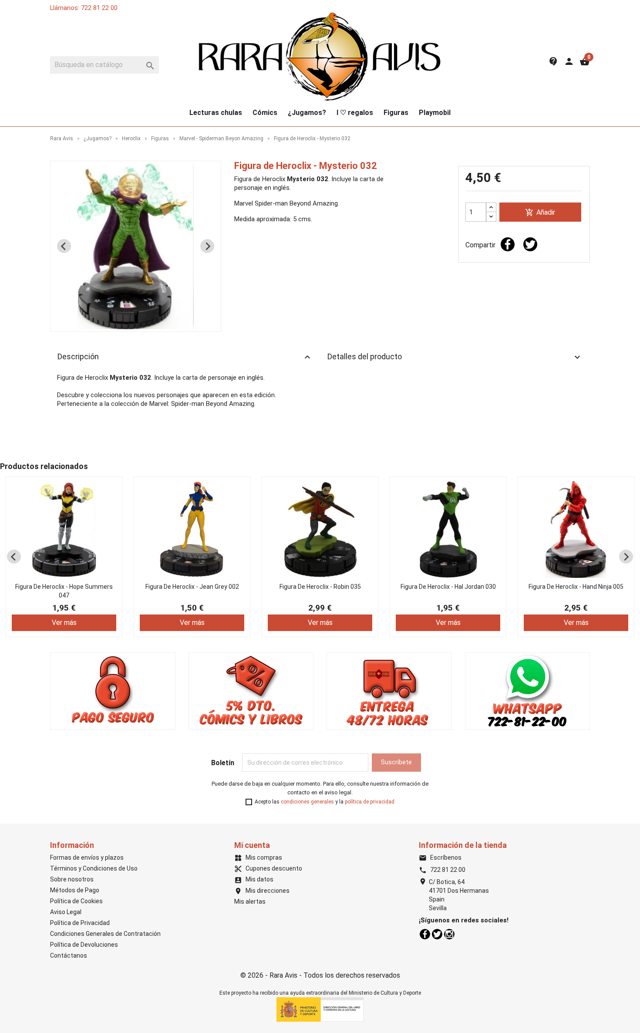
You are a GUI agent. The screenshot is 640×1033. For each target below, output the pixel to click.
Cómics (265, 112)
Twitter (437, 934)
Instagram (449, 934)
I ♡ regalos (355, 112)
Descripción (185, 357)
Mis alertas (250, 901)
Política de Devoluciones (84, 944)
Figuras (396, 112)
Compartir (507, 244)
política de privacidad (369, 802)
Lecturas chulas (215, 112)
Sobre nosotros (72, 879)
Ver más (64, 622)
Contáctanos (68, 955)
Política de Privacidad (80, 922)
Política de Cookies (76, 901)
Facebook (425, 934)
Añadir (540, 212)
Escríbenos (440, 857)
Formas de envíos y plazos (87, 857)
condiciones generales (307, 802)
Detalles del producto (455, 357)
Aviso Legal (65, 911)
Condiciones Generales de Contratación (105, 933)
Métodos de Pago (74, 890)
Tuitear (530, 244)
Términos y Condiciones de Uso (94, 868)
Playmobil (435, 112)
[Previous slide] (64, 246)
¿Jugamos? (307, 112)
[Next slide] (207, 246)
